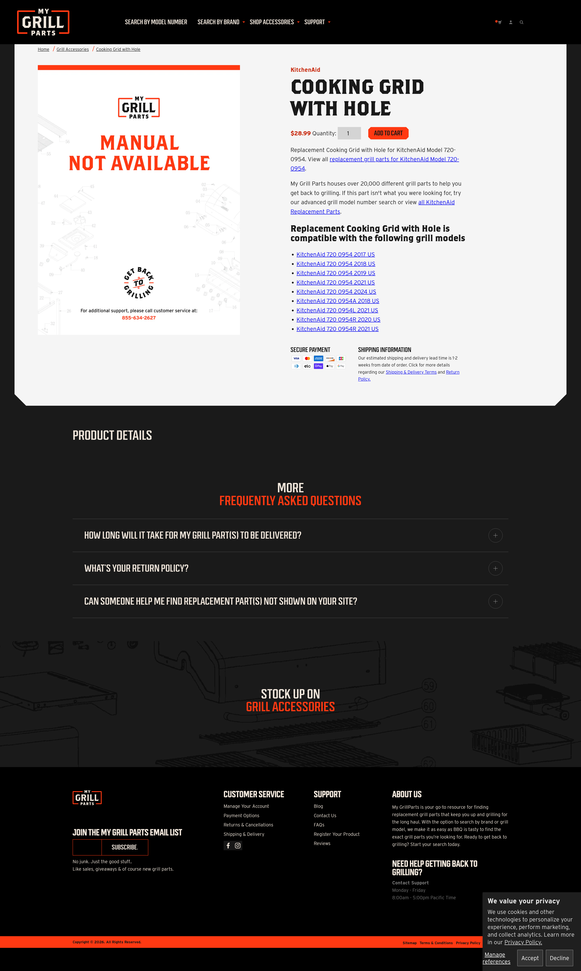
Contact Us (325, 815)
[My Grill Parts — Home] (40, 22)
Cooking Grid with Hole (118, 49)
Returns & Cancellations (248, 824)
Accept (530, 957)
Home (43, 49)
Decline (559, 957)
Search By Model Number (156, 22)
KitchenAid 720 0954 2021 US (336, 282)
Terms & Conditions (436, 943)
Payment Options (241, 815)
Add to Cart (388, 133)
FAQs (319, 824)
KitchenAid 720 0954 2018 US (336, 263)
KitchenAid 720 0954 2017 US (336, 254)
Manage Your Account (246, 806)
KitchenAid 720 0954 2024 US (336, 291)
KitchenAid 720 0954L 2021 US (337, 310)
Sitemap (410, 943)
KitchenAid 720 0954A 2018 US (338, 300)
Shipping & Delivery (244, 834)
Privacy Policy (468, 943)
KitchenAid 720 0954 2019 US (336, 272)
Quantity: (324, 133)
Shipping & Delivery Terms (411, 372)
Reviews (322, 843)
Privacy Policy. (523, 942)
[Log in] (510, 21)
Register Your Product (337, 834)
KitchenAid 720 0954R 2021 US (338, 328)
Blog (318, 806)
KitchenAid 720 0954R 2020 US (339, 319)
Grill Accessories (73, 49)
